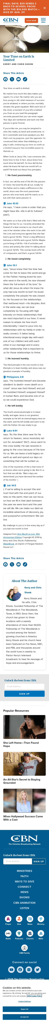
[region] (24, 1001)
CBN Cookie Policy (34, 996)
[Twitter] (12, 79)
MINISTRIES (24, 871)
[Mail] (18, 79)
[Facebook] (5, 79)
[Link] (25, 79)
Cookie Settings (24, 1001)
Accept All (24, 1017)
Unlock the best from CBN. (20, 680)
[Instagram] (29, 969)
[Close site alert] (44, 8)
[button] (42, 20)
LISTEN (24, 908)
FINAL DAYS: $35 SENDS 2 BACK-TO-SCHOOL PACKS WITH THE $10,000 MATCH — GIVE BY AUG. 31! (21, 8)
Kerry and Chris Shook (18, 64)
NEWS (25, 892)
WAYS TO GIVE (24, 881)
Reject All (24, 1009)
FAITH (24, 876)
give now (31, 20)
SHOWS (24, 897)
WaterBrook (8, 544)
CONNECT (24, 887)
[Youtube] (11, 969)
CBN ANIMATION (24, 903)
